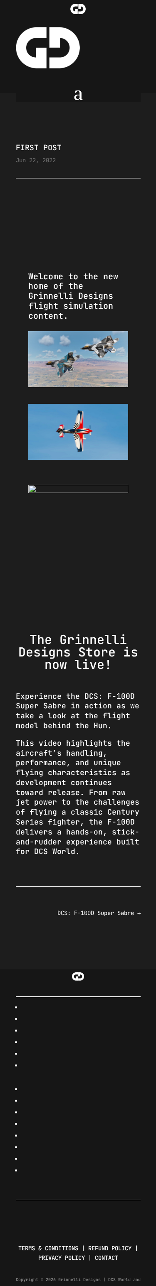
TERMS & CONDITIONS (48, 1248)
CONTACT (106, 1258)
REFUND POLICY (109, 1248)
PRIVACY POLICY (61, 1258)
